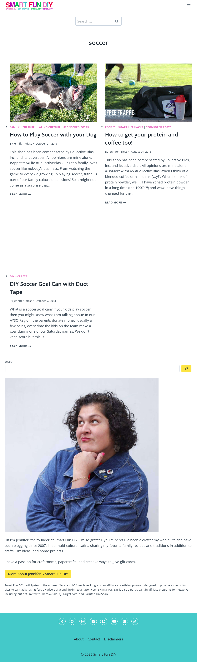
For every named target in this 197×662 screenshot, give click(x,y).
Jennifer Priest (22, 143)
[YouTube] (114, 621)
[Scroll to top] (187, 656)
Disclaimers (113, 639)
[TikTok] (134, 621)
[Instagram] (82, 621)
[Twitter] (72, 621)
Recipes (110, 127)
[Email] (93, 621)
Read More (20, 194)
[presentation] (53, 93)
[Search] (186, 368)
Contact (94, 639)
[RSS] (124, 621)
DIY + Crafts (18, 276)
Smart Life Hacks (130, 127)
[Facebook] (62, 621)
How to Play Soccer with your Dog (53, 134)
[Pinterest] (103, 621)
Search (9, 361)
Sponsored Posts (76, 127)
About (78, 639)
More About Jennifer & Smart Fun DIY (38, 574)
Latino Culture (49, 127)
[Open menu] (188, 5)
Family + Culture (22, 127)
